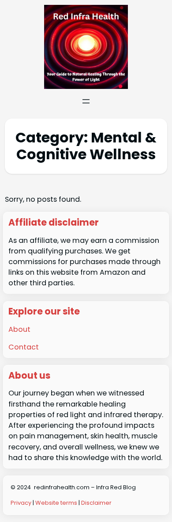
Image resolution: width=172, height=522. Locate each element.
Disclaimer (96, 503)
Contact (23, 347)
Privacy (22, 503)
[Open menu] (86, 101)
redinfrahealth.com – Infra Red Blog (85, 487)
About (19, 329)
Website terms (56, 503)
